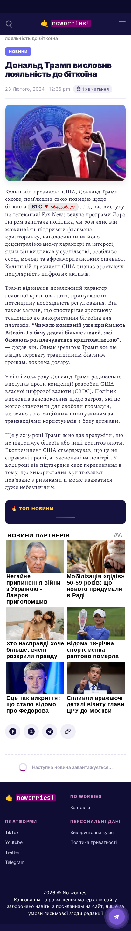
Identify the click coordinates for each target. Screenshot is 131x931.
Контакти (80, 807)
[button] (9, 24)
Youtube (14, 842)
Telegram (14, 862)
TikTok (12, 832)
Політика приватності (93, 842)
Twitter (12, 852)
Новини (18, 51)
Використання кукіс (92, 832)
